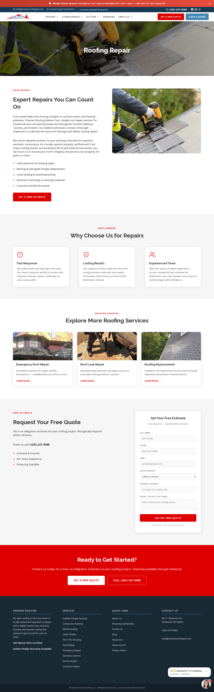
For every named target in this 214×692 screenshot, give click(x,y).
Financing (109, 17)
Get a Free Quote (171, 16)
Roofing (51, 17)
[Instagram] (196, 9)
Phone (143, 445)
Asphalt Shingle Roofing (75, 618)
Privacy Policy (119, 650)
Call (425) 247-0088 (127, 580)
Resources (117, 639)
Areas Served (118, 645)
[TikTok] (199, 9)
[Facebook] (192, 9)
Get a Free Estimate (32, 196)
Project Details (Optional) (154, 496)
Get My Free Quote (168, 517)
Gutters (91, 17)
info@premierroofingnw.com (29, 9)
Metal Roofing (70, 629)
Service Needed (147, 471)
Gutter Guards (70, 661)
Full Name (145, 433)
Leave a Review (197, 16)
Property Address (149, 484)
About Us (123, 17)
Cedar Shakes (69, 634)
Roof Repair (69, 645)
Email (142, 458)
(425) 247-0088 (178, 9)
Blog (114, 634)
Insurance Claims (71, 666)
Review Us (117, 629)
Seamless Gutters (72, 655)
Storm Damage (71, 17)
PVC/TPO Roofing (72, 639)
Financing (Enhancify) (123, 623)
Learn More (23, 380)
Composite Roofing (73, 623)
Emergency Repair (72, 650)
